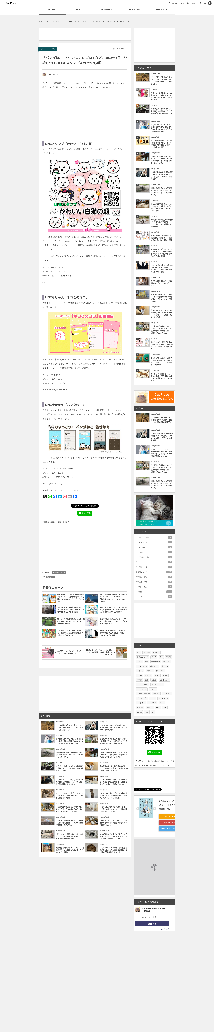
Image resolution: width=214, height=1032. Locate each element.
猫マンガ (166, 662)
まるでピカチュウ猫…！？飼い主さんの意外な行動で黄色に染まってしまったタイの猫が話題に (161, 298)
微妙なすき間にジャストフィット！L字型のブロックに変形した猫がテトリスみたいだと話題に (70, 850)
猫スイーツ (154, 666)
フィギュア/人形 (157, 684)
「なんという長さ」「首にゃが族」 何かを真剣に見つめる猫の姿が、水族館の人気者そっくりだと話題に (114, 795)
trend (158, 707)
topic (165, 707)
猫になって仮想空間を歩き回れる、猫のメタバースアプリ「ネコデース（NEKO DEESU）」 (71, 621)
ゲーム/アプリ (142, 698)
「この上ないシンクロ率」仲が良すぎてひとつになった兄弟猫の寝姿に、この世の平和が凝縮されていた (113, 850)
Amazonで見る (170, 816)
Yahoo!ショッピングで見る (170, 829)
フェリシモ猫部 (142, 684)
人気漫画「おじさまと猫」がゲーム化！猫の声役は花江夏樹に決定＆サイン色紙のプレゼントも (71, 633)
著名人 (153, 657)
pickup (139, 712)
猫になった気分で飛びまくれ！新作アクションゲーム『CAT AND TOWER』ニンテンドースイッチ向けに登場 (113, 598)
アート (162, 703)
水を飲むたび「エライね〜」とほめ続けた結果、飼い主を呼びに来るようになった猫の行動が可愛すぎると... (69, 741)
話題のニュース (142, 657)
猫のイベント (153, 597)
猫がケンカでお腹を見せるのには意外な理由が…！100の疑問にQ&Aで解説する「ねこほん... (162, 345)
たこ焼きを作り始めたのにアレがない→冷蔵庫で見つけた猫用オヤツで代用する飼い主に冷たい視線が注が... (113, 741)
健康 (146, 680)
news (147, 712)
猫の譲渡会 (153, 552)
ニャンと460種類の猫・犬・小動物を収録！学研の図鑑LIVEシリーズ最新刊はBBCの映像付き (162, 377)
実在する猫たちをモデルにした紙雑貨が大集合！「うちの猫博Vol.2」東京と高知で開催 (161, 238)
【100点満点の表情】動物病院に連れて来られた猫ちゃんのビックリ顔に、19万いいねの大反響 (114, 727)
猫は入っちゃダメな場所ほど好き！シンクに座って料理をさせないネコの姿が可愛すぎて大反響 (69, 795)
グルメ (152, 698)
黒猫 (138, 652)
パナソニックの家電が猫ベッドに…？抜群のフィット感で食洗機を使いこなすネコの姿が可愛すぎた (69, 836)
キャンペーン (163, 698)
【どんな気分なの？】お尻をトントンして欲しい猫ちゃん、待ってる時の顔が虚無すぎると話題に (113, 809)
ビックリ (153, 689)
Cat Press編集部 (52, 74)
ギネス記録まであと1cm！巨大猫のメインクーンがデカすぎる (161, 283)
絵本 (161, 657)
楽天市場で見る (169, 822)
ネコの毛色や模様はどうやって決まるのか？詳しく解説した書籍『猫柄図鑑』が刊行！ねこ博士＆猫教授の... (161, 144)
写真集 (165, 675)
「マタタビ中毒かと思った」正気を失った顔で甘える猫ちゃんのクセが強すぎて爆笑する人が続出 (69, 823)
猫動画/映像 (155, 662)
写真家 (139, 680)
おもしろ (150, 707)
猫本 (146, 662)
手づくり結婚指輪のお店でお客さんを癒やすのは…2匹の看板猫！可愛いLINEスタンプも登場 (113, 633)
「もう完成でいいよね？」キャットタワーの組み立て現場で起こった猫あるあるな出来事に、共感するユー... (113, 782)
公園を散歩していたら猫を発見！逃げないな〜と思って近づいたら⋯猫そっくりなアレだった (69, 755)
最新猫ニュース (153, 572)
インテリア (152, 703)
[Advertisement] (84, 33)
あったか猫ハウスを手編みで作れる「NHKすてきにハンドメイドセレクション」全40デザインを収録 (161, 361)
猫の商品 (153, 592)
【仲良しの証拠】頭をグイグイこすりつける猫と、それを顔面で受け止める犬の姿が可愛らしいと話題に (113, 755)
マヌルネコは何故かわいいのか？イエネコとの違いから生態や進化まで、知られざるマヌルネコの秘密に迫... (161, 252)
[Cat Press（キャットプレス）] (11, 3)
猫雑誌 (168, 657)
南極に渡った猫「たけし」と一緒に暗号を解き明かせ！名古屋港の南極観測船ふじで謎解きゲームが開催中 (113, 609)
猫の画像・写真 (153, 582)
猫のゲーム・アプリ (48, 49)
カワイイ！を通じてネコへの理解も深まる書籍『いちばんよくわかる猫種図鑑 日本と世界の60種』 (161, 96)
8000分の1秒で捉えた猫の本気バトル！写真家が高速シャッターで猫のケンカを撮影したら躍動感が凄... (162, 223)
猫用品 (139, 662)
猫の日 (139, 675)
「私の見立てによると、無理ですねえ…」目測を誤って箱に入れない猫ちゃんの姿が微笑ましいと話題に (69, 809)
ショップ (156, 694)
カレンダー (141, 703)
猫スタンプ (50, 577)
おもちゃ (140, 707)
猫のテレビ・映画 (153, 537)
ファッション (142, 689)
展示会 (157, 675)
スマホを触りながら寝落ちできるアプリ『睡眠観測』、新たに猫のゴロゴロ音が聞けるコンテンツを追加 (71, 609)
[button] (210, 3)
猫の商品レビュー (153, 577)
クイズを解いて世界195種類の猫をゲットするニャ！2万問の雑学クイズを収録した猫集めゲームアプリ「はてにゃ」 (71, 598)
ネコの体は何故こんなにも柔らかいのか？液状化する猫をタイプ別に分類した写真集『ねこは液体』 (161, 207)
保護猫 (153, 680)
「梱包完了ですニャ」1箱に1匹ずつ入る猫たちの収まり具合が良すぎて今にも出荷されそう (113, 823)
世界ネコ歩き (164, 680)
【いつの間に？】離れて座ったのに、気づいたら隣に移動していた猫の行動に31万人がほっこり (69, 727)
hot (153, 712)
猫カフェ (153, 562)
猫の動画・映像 (153, 587)
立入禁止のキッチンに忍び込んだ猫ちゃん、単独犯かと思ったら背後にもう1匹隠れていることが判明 (114, 768)
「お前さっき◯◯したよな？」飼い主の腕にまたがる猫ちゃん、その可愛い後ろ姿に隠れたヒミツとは (69, 782)
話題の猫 (156, 652)
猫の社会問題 (153, 547)
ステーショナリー (143, 694)
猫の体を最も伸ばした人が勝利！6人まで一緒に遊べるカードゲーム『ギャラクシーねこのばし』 (113, 621)
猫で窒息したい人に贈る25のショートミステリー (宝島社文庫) (170, 805)
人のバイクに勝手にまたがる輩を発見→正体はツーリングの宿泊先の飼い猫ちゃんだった (69, 768)
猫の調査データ (153, 567)
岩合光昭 (148, 675)
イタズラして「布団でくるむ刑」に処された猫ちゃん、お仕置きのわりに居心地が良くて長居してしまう (113, 836)
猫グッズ (165, 666)
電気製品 (146, 652)
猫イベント (160, 671)
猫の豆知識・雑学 (153, 557)
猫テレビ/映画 (142, 666)
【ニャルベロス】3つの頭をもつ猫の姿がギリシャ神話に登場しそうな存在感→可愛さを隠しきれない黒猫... (162, 268)
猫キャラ (140, 671)
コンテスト (167, 694)
